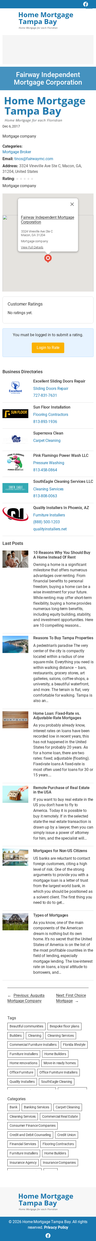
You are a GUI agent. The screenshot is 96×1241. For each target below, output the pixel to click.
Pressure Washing (48, 463)
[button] (48, 259)
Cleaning (34, 1035)
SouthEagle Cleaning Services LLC (63, 481)
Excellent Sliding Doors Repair (59, 381)
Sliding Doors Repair (50, 388)
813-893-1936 (45, 421)
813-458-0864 (45, 470)
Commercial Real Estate (60, 1116)
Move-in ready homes (60, 1063)
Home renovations (23, 1063)
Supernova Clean (48, 433)
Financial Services (23, 1144)
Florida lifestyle (74, 1045)
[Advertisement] (48, 52)
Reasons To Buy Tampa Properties (63, 638)
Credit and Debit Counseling (30, 1135)
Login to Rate (48, 347)
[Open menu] (89, 5)
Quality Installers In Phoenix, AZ (61, 508)
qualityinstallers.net (50, 529)
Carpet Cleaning (47, 440)
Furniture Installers (49, 515)
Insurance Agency (23, 1162)
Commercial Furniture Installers (33, 1045)
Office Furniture (21, 1072)
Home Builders (55, 1054)
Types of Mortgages (50, 915)
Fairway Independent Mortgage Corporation (47, 219)
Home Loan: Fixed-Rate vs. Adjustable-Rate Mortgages (57, 715)
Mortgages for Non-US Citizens (60, 851)
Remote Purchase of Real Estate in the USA (61, 790)
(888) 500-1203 (46, 522)
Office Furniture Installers (58, 1072)
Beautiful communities (26, 1026)
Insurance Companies (59, 1162)
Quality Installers (22, 1082)
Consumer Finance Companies (32, 1125)
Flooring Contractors (50, 414)
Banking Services (36, 1107)
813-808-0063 (45, 496)
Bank (13, 1107)
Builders (16, 1035)
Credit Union (66, 1135)
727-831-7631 (45, 395)
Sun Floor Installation (51, 407)
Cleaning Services (48, 489)
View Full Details (32, 247)
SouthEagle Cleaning (56, 1082)
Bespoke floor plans (64, 1026)
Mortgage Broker (16, 152)
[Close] (72, 204)
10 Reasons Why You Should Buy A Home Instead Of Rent (61, 554)
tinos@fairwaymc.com (33, 158)
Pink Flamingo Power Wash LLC (60, 455)
